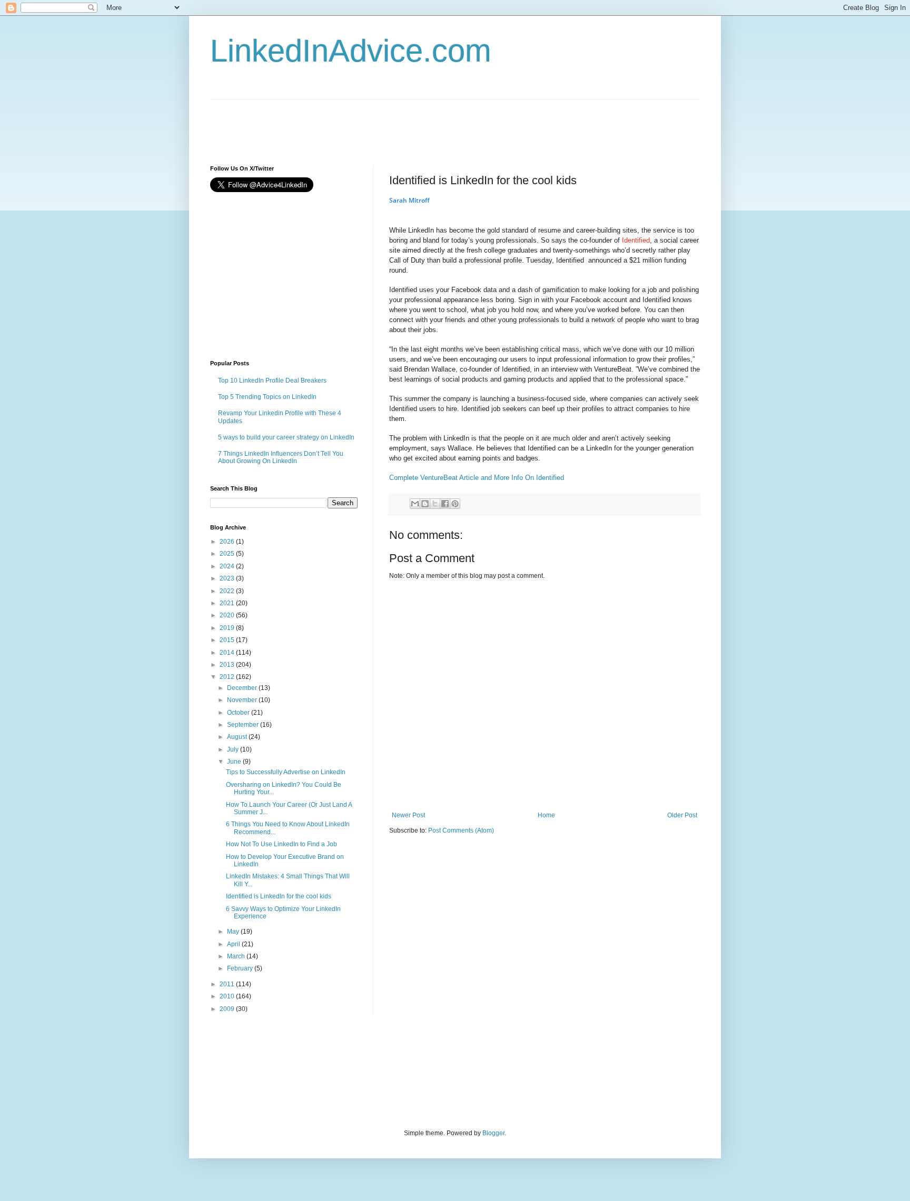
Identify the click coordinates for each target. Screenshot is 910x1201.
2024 (228, 566)
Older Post (682, 815)
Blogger (493, 1133)
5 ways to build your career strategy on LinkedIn (286, 437)
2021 (228, 603)
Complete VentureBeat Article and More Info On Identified (476, 478)
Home (546, 815)
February (240, 968)
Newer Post (408, 815)
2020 (228, 615)
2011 (228, 984)
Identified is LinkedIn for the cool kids (278, 896)
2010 (228, 996)
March (236, 956)
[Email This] (415, 503)
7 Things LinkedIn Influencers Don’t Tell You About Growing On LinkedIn (280, 457)
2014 (228, 652)
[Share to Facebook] (445, 503)
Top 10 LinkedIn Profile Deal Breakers (272, 380)
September (243, 724)
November (243, 700)
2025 (228, 553)
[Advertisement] (402, 123)
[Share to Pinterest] (455, 503)
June (235, 761)
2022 (228, 591)
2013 (228, 664)
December (243, 688)
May (234, 931)
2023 (228, 578)
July (233, 749)
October (239, 712)
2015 (228, 640)
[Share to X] (435, 503)
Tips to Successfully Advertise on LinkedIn (285, 772)
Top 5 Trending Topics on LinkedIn (267, 397)
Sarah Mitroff (409, 200)
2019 (228, 628)
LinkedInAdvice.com (350, 50)
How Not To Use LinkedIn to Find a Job (281, 844)
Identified (636, 240)
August (238, 736)
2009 (228, 1009)
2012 (228, 676)
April (234, 944)
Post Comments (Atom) (461, 830)
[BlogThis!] (425, 503)
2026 (228, 541)
